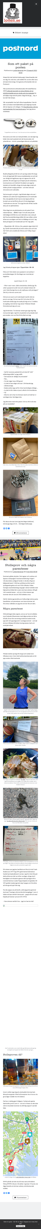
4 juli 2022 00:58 (31, 572)
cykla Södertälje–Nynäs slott (23, 1177)
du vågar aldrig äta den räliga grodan (16, 821)
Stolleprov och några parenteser (20, 550)
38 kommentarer (21, 533)
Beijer (17, 366)
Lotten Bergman (18, 70)
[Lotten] (12, 23)
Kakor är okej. (20, 1226)
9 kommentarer (21, 1197)
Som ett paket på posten (20, 48)
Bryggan (23, 779)
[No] (39, 1224)
